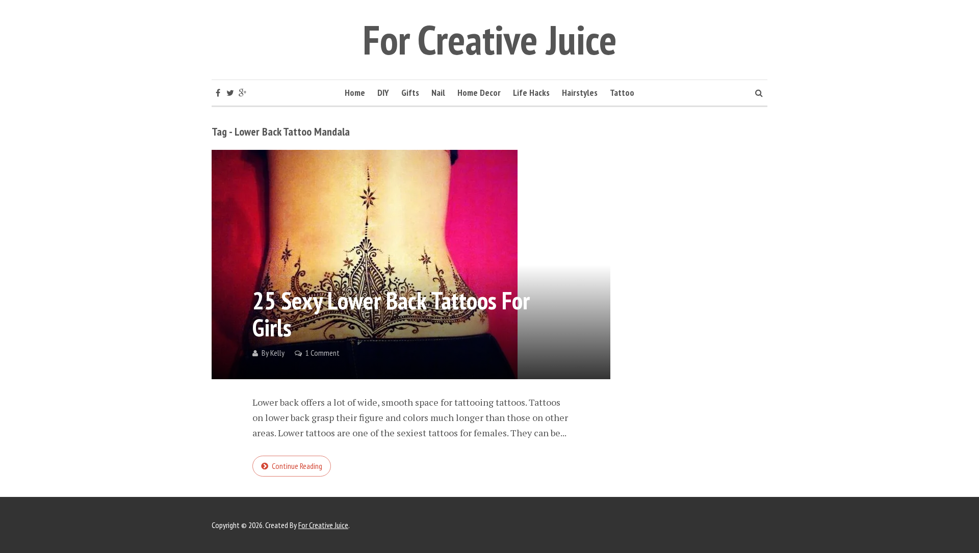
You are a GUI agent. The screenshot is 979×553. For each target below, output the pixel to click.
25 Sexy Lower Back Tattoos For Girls (391, 313)
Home (355, 92)
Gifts (410, 92)
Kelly (277, 353)
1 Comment (322, 353)
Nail (438, 92)
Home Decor (479, 92)
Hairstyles (580, 92)
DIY (383, 92)
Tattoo (622, 92)
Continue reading (297, 466)
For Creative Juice (490, 39)
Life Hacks (531, 92)
